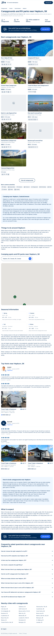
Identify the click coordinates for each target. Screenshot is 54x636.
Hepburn (24, 8)
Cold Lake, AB (4, 608)
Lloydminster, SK (5, 615)
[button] (15, 296)
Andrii (9, 367)
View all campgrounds (27, 180)
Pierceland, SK (22, 620)
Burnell (9, 422)
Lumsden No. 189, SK (24, 617)
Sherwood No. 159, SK (41, 606)
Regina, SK (3, 606)
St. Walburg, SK (40, 620)
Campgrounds (4, 8)
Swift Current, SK (23, 608)
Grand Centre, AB (40, 611)
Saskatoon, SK (22, 606)
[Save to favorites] (24, 393)
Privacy (25, 633)
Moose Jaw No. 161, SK (24, 611)
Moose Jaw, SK (39, 613)
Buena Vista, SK (4, 617)
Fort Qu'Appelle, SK (5, 611)
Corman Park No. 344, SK (7, 622)
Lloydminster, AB (40, 608)
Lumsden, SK (39, 622)
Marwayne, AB (39, 617)
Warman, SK (4, 620)
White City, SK (22, 613)
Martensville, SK (22, 615)
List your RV (48, 2)
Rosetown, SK (4, 613)
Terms (20, 633)
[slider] (5, 375)
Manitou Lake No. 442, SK (42, 615)
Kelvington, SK (22, 622)
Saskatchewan (18, 8)
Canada (10, 8)
